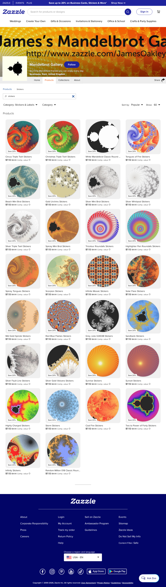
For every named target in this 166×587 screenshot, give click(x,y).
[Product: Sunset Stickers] (143, 360)
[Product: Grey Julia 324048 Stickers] (103, 316)
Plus (29, 3)
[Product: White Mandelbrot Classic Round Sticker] (103, 136)
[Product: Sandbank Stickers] (143, 316)
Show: (149, 105)
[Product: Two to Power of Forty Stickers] (143, 405)
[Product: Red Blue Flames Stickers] (63, 316)
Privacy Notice (103, 583)
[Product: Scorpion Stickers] (63, 271)
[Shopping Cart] (158, 11)
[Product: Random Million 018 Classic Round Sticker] (63, 450)
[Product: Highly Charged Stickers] (23, 405)
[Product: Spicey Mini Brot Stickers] (63, 226)
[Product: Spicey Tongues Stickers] (23, 271)
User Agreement (88, 583)
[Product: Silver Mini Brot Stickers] (103, 181)
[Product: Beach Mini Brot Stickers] (23, 181)
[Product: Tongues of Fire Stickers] (143, 136)
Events (20, 3)
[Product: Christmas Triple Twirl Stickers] (63, 136)
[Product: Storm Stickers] (63, 405)
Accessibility (127, 583)
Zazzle (6, 3)
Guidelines (116, 583)
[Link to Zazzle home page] (15, 11)
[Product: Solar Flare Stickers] (143, 271)
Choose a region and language (79, 552)
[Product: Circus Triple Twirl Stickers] (23, 136)
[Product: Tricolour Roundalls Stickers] (103, 226)
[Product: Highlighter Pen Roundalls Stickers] (143, 226)
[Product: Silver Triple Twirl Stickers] (23, 226)
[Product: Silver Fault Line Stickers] (23, 360)
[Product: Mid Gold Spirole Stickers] (23, 316)
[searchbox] (79, 12)
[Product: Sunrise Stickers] (103, 360)
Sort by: (125, 105)
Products (7, 89)
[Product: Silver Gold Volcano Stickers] (63, 360)
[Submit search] (128, 12)
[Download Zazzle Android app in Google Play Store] (117, 571)
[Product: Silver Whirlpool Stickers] (143, 181)
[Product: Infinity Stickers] (23, 450)
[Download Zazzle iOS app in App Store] (96, 571)
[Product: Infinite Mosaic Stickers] (103, 271)
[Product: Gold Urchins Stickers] (63, 181)
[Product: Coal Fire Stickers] (103, 405)
